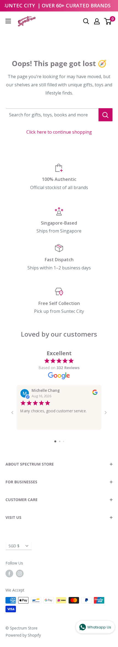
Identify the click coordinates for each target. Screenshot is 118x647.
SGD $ (14, 545)
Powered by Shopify (23, 635)
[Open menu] (8, 21)
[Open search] (86, 21)
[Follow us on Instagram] (20, 573)
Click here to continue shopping (59, 132)
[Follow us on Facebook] (9, 573)
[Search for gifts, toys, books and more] (106, 114)
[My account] (97, 21)
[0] (108, 21)
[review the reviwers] (94, 393)
